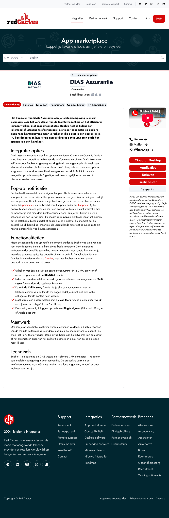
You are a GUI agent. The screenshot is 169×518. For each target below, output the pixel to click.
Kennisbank (98, 105)
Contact (133, 18)
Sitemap (160, 498)
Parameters (57, 105)
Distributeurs (119, 444)
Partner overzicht (121, 438)
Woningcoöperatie (149, 475)
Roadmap (91, 4)
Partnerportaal (66, 431)
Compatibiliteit (75, 105)
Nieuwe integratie (95, 456)
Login (159, 18)
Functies (28, 105)
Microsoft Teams (94, 450)
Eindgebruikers (120, 431)
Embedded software (96, 444)
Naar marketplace (86, 75)
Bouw (141, 450)
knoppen (83, 205)
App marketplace (95, 425)
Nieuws (128, 4)
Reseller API (65, 450)
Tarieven (148, 174)
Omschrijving (12, 104)
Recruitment (145, 469)
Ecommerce (145, 456)
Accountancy (146, 431)
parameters (28, 205)
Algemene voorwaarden (113, 498)
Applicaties (148, 167)
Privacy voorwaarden (141, 498)
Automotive (145, 444)
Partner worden (72, 4)
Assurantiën (145, 438)
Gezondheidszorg (149, 463)
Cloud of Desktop (148, 160)
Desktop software (94, 438)
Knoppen (41, 105)
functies (49, 258)
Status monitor (66, 444)
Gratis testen (147, 182)
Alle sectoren (146, 425)
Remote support (110, 4)
